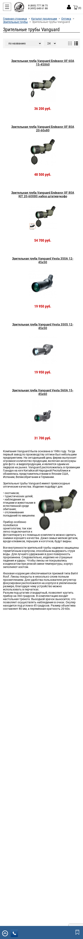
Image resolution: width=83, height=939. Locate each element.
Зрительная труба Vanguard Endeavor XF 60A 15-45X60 (42, 62)
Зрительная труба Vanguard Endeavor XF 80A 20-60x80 (42, 128)
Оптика (66, 18)
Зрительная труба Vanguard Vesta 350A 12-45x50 (42, 260)
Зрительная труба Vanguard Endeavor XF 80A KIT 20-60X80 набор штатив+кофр (42, 194)
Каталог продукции (44, 18)
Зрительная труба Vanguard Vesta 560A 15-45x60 (42, 392)
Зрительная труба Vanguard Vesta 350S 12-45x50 (42, 326)
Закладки (78, 932)
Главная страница (15, 18)
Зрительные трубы (15, 22)
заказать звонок (14, 933)
